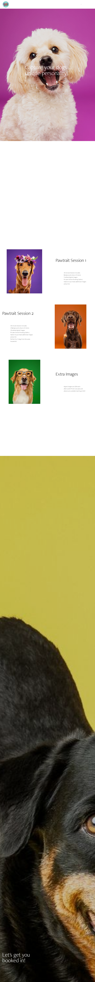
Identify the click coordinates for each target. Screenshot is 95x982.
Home (74, 4)
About (77, 4)
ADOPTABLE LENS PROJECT (87, 4)
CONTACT (90, 4)
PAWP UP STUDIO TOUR (93, 4)
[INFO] (81, 4)
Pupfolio (84, 4)
